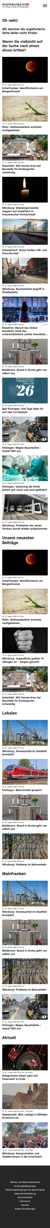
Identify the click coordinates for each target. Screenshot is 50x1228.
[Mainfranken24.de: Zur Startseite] (15, 6)
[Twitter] (25, 1173)
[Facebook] (17, 1173)
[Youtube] (33, 1173)
